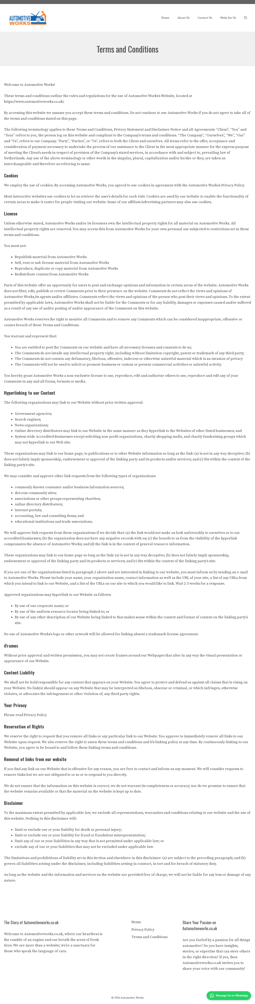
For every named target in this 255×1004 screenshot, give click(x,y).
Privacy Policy (142, 929)
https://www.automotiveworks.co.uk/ (33, 101)
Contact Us (205, 18)
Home (165, 18)
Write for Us (228, 18)
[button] (245, 18)
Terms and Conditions (149, 937)
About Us (183, 18)
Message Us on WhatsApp (232, 995)
